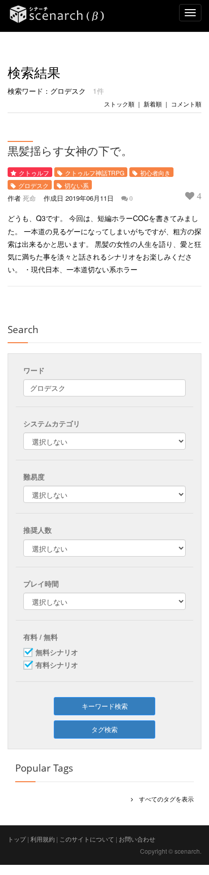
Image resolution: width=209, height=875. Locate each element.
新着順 (153, 103)
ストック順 (119, 103)
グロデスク (33, 185)
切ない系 (76, 185)
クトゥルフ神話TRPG (94, 172)
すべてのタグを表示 (163, 798)
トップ (17, 838)
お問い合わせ (137, 838)
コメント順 (186, 103)
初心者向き (155, 172)
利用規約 (42, 838)
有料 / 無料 (40, 637)
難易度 (34, 476)
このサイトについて (86, 838)
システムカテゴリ (51, 423)
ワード (34, 370)
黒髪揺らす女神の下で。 (70, 150)
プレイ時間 (41, 583)
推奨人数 (37, 530)
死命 (29, 198)
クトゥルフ (34, 172)
